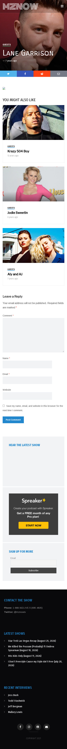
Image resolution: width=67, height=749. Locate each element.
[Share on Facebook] (25, 74)
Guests (7, 44)
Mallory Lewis (15, 712)
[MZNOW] (20, 6)
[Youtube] (38, 727)
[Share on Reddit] (42, 74)
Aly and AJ (14, 274)
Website (7, 390)
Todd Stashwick (16, 700)
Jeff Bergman (15, 706)
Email (6, 374)
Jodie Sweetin (17, 213)
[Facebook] (20, 727)
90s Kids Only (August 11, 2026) (24, 655)
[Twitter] (8, 74)
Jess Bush (13, 695)
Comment (8, 315)
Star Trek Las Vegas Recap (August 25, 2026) (32, 640)
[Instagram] (29, 727)
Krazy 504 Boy (18, 151)
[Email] (46, 727)
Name (6, 358)
